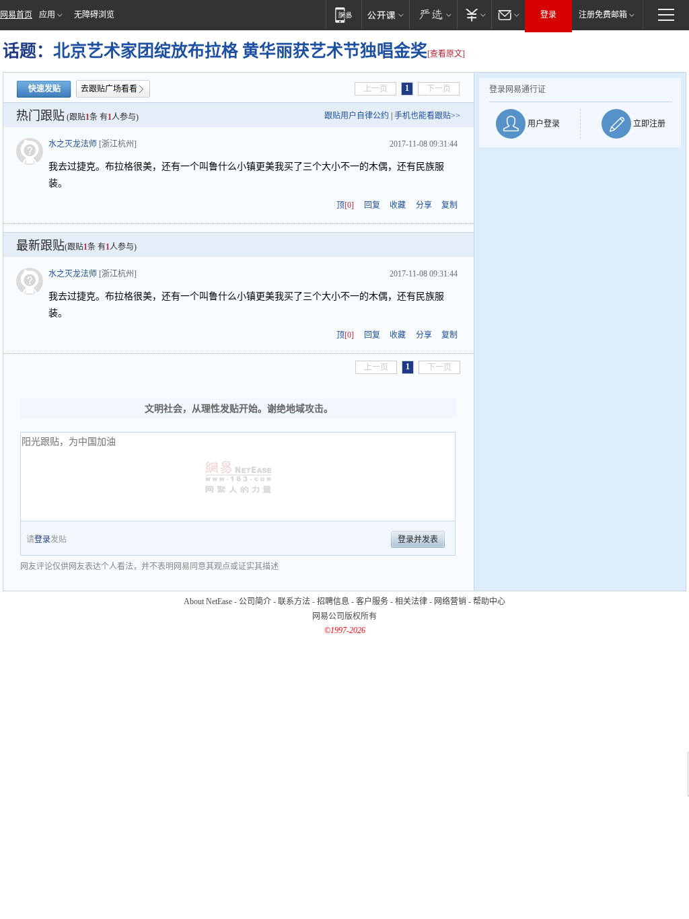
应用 (47, 15)
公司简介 (255, 601)
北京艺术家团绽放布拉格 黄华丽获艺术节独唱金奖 (240, 51)
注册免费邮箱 (603, 15)
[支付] (474, 14)
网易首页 (16, 15)
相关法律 (411, 601)
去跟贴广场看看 (109, 89)
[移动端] (343, 14)
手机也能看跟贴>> (427, 115)
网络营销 (450, 601)
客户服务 (372, 601)
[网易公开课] (385, 14)
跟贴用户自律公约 (356, 115)
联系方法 (294, 601)
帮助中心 (489, 601)
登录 (548, 15)
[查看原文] (446, 54)
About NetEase (208, 601)
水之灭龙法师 (72, 144)
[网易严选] (433, 14)
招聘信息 (333, 601)
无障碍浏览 (94, 15)
